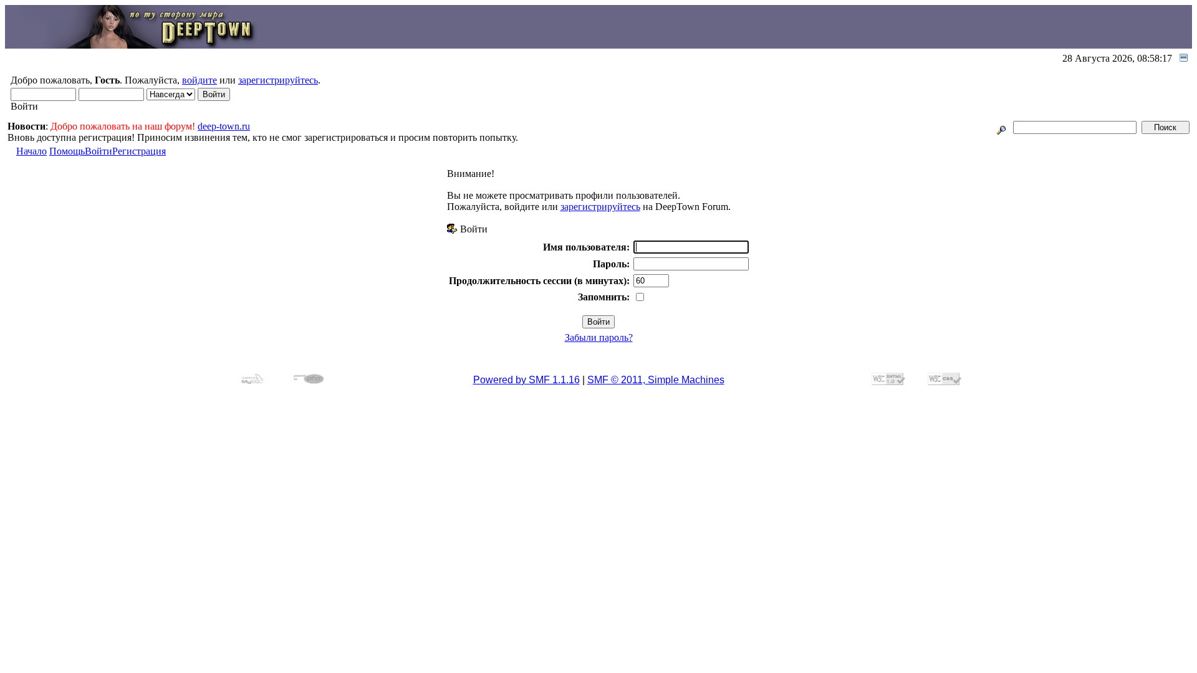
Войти (98, 151)
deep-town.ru (224, 126)
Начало (31, 151)
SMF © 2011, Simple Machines (655, 380)
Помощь (67, 151)
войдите (199, 80)
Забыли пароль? (599, 337)
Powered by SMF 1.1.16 (526, 380)
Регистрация (139, 151)
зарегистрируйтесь (278, 80)
